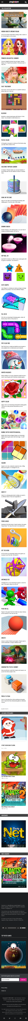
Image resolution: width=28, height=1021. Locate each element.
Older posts (4, 709)
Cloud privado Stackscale (17, 1001)
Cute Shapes (5, 285)
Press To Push (5, 696)
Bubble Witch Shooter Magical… (11, 432)
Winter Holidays (6, 372)
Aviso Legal (22, 999)
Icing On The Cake (6, 197)
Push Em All (5, 609)
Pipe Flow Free (5, 343)
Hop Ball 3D (4, 256)
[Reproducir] (3, 928)
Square (3, 463)
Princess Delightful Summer (10, 58)
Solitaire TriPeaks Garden (9, 167)
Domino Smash (5, 226)
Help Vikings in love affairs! (8, 807)
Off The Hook (5, 550)
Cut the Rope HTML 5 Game (8, 776)
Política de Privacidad (16, 999)
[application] (14, 928)
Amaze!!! (3, 638)
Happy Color (5, 401)
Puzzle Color (5, 140)
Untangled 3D (5, 579)
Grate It (3, 492)
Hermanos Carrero (17, 1006)
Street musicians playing (8, 745)
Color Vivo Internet (17, 998)
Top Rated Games (6, 936)
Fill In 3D (4, 314)
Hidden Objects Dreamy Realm (10, 31)
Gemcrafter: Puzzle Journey (9, 667)
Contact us (3, 990)
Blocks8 (3, 113)
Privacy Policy (4, 987)
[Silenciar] (20, 928)
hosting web (8, 1001)
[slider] (24, 928)
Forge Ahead (5, 521)
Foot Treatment (6, 86)
